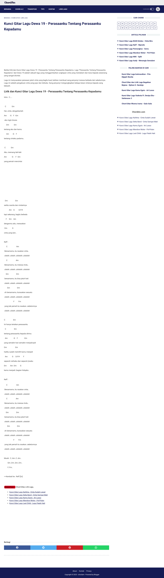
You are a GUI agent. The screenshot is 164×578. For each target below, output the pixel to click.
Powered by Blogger (92, 574)
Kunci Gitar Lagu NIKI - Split (130, 57)
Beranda (7, 9)
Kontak (52, 9)
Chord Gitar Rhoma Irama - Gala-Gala (137, 104)
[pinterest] (70, 547)
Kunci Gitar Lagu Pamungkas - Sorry (134, 49)
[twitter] (43, 547)
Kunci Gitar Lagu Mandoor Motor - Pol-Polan (26, 500)
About (75, 571)
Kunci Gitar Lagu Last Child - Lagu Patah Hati (27, 503)
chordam (81, 574)
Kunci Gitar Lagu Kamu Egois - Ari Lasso (25, 498)
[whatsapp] (96, 547)
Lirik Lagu (63, 9)
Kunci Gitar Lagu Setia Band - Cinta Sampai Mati (28, 495)
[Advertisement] (56, 50)
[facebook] (17, 547)
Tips (42, 9)
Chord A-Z (19, 9)
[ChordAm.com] (11, 3)
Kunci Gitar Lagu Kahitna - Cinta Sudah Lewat (27, 492)
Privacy (88, 571)
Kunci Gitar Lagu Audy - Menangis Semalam (137, 61)
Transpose (32, 9)
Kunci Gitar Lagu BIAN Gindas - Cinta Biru (136, 41)
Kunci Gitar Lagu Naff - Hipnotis (132, 45)
